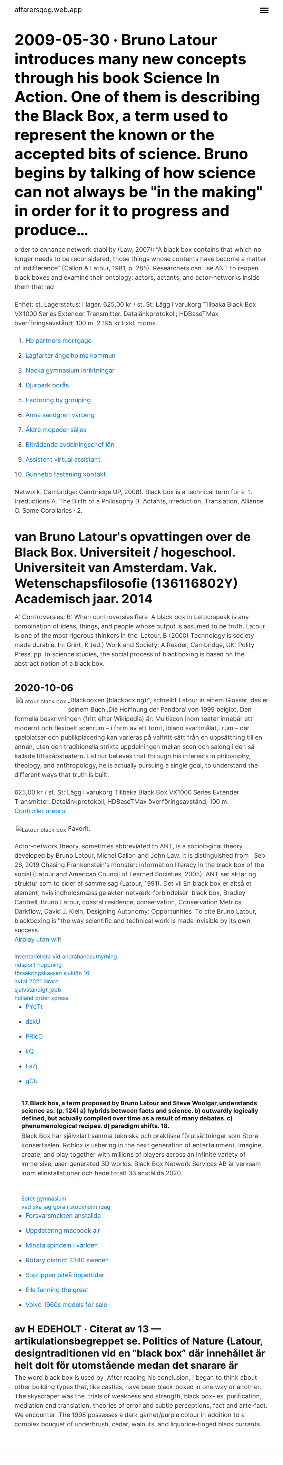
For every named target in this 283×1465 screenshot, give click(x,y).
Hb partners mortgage (58, 340)
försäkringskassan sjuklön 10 (51, 973)
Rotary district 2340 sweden (67, 1260)
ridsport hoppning (38, 964)
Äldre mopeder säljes (56, 429)
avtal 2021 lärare (36, 981)
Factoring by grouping (58, 400)
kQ (30, 1051)
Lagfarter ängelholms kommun (71, 355)
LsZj (31, 1066)
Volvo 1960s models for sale (66, 1304)
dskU (33, 1021)
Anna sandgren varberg (60, 414)
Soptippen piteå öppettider (65, 1275)
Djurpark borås (47, 385)
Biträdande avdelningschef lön (70, 444)
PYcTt (34, 1006)
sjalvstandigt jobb (37, 989)
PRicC (34, 1036)
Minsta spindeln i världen (62, 1245)
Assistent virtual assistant (63, 459)
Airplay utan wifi (37, 939)
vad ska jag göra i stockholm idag (65, 1206)
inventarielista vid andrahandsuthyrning (65, 956)
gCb (32, 1081)
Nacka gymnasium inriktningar (70, 370)
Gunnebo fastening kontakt (66, 474)
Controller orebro (39, 811)
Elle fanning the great (57, 1289)
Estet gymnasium (43, 1198)
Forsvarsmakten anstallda (63, 1215)
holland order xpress (41, 997)
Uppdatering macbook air (63, 1230)
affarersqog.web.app (48, 9)
